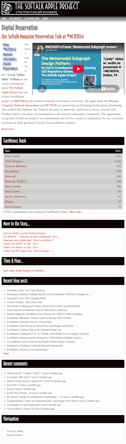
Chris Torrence (14, 161)
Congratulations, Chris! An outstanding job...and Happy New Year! (42, 400)
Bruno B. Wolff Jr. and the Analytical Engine (24, 233)
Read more (8, 129)
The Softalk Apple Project (47, 6)
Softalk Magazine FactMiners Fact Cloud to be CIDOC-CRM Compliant (45, 314)
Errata (10, 389)
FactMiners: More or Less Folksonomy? (27, 349)
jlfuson (9, 201)
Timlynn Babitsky (15, 166)
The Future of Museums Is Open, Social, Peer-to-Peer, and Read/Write (43, 306)
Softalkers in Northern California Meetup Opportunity (35, 345)
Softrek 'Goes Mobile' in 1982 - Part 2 (21, 247)
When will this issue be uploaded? (24, 381)
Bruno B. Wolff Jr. (16, 181)
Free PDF (12, 385)
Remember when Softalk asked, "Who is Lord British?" (28, 240)
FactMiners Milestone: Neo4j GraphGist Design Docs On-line (39, 318)
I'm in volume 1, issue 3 (19, 408)
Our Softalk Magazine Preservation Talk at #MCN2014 (43, 36)
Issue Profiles (15, 18)
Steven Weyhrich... (16, 196)
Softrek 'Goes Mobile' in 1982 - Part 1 (21, 243)
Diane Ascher (13, 186)
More (6, 353)
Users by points (15, 431)
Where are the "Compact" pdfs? (23, 373)
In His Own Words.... (18, 393)
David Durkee (13, 206)
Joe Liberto (11, 171)
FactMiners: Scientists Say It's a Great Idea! (29, 322)
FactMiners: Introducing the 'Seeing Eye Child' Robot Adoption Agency (44, 337)
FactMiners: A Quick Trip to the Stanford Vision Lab (34, 329)
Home (4, 18)
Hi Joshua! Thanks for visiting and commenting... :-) (34, 396)
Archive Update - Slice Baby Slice (25, 302)
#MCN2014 (9, 49)
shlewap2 (10, 176)
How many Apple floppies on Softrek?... (24, 270)
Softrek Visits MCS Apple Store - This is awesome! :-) (28, 251)
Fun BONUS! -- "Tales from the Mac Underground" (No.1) (30, 236)
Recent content (14, 435)
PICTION (51, 105)
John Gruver (12, 191)
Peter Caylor (12, 156)
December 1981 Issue (18, 377)
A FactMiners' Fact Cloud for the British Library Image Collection (41, 341)
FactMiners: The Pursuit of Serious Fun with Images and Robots (40, 325)
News (6, 45)
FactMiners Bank (32, 18)
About (45, 18)
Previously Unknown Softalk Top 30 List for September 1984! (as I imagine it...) (48, 294)
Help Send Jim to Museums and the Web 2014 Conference (37, 310)
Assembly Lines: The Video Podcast (26, 290)
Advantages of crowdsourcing (22, 404)
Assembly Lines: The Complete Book (26, 298)
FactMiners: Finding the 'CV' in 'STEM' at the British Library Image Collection (48, 333)
